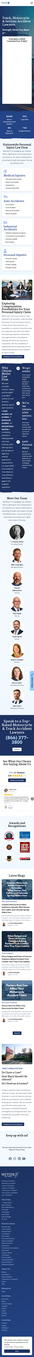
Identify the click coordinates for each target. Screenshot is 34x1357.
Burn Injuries (5, 1250)
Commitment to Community (10, 1279)
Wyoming (4, 1330)
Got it (17, 1351)
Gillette (4, 1308)
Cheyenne (4, 1306)
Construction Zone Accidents (10, 1248)
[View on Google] (6, 790)
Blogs (3, 1291)
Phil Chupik (5, 1210)
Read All (17, 1033)
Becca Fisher (5, 1214)
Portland (4, 1313)
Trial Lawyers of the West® (10, 1193)
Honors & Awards (7, 1277)
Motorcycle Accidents (8, 1238)
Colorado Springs (7, 1304)
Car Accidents (6, 1234)
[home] (5, 3)
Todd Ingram (5, 1212)
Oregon (4, 1325)
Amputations (5, 1245)
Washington (5, 1328)
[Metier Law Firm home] (11, 1176)
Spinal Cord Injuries (7, 1241)
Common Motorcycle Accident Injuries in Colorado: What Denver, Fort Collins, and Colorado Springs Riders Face (16, 908)
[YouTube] (24, 1158)
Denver (4, 1301)
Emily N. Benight (6, 1217)
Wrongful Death (6, 1231)
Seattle (4, 1315)
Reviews (4, 1272)
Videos (4, 1281)
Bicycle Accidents (7, 1262)
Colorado (4, 1323)
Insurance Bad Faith (7, 1260)
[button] (31, 3)
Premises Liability (7, 1253)
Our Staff (4, 1219)
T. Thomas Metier (7, 1203)
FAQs (3, 1284)
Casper (4, 1311)
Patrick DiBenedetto (8, 1207)
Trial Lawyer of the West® (9, 1190)
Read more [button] (7, 803)
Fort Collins (5, 1299)
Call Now (17, 749)
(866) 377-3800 (17, 739)
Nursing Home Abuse (8, 1264)
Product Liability (6, 1257)
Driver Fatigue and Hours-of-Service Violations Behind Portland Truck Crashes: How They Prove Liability (16, 959)
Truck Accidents (6, 1229)
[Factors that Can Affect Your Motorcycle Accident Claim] (17, 990)
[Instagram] (14, 1158)
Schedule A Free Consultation (12, 357)
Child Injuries (5, 1255)
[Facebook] (10, 1158)
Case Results (5, 1274)
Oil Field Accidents (7, 1243)
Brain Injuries (5, 1236)
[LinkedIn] (19, 1158)
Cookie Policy (8, 1347)
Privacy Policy (20, 1150)
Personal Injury (6, 1227)
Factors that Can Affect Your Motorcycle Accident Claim (13, 1007)
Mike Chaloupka (6, 1205)
